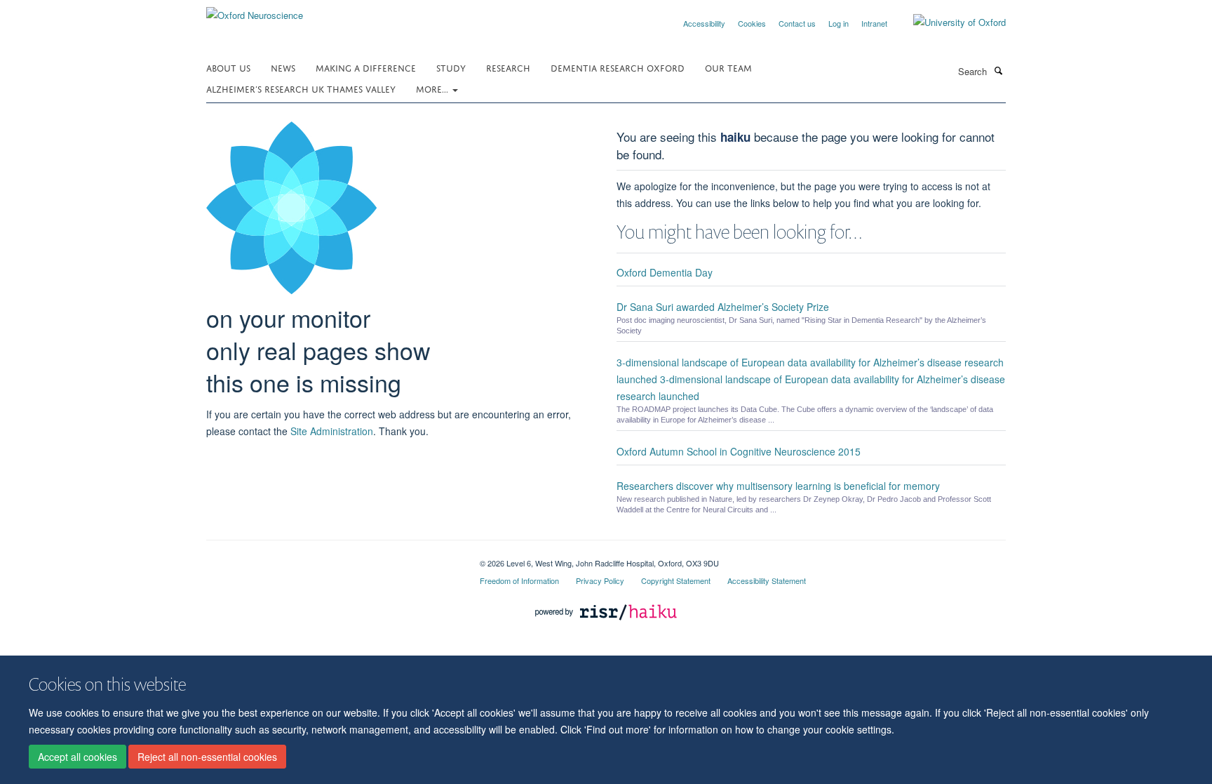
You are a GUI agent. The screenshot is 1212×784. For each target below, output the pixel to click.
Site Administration (331, 431)
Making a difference (366, 67)
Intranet (874, 23)
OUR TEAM (728, 67)
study (451, 67)
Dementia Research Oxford (618, 67)
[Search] (998, 70)
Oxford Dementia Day (665, 272)
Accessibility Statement (766, 580)
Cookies (752, 23)
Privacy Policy (600, 580)
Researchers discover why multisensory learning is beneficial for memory (778, 486)
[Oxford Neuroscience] (254, 10)
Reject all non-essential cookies (207, 757)
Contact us (797, 23)
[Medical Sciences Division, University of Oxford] (332, 558)
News (283, 67)
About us (228, 67)
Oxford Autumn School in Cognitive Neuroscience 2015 (739, 451)
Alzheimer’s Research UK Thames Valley (301, 88)
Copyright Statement (676, 580)
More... (433, 88)
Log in (838, 23)
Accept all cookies (77, 757)
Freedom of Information (519, 580)
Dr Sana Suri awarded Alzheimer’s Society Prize (723, 307)
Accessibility (704, 23)
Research (508, 67)
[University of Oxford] (949, 22)
